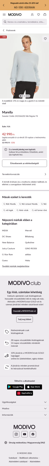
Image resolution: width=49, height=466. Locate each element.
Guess (5, 260)
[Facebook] (33, 434)
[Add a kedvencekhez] (45, 39)
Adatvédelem (35, 461)
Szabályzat (13, 458)
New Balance (8, 242)
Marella (7, 112)
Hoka (27, 260)
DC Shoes (6, 236)
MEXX (5, 230)
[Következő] (45, 5)
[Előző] (4, 5)
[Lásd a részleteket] (45, 174)
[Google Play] (15, 387)
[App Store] (33, 387)
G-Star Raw (7, 254)
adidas (28, 254)
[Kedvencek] (38, 14)
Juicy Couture (8, 248)
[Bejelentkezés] (32, 14)
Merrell (28, 230)
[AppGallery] (24, 393)
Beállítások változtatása (28, 458)
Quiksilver (29, 242)
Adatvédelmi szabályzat (18, 461)
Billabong (29, 236)
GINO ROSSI (31, 248)
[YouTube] (24, 434)
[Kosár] (45, 14)
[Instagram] (16, 434)
